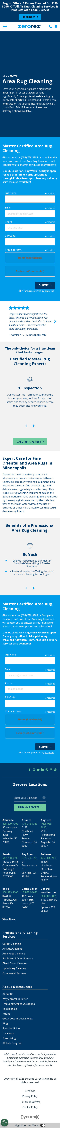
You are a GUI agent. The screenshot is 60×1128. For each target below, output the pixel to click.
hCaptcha (49, 290)
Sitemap (30, 1090)
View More (9, 919)
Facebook (29, 770)
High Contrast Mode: (15, 33)
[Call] (50, 26)
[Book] (56, 26)
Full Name (10, 193)
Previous (4, 321)
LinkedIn (42, 770)
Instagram (51, 770)
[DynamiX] (30, 1117)
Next (55, 321)
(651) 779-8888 (29, 157)
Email (8, 207)
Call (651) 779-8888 (29, 441)
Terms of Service (30, 1101)
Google (34, 770)
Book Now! (28, 16)
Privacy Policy (30, 1096)
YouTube (38, 770)
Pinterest (47, 770)
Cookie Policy (30, 1107)
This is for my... (13, 249)
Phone (8, 221)
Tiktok (55, 770)
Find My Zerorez (29, 807)
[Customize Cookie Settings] (4, 1122)
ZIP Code (10, 235)
